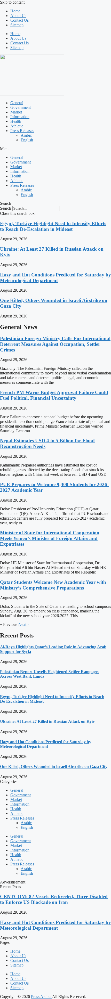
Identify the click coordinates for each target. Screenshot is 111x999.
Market (16, 112)
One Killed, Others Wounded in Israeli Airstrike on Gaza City (53, 766)
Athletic (16, 126)
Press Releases (22, 130)
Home (15, 11)
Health (15, 121)
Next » (23, 624)
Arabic (26, 135)
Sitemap (16, 25)
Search (5, 208)
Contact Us (19, 20)
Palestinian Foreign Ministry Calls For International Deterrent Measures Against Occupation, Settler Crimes (55, 344)
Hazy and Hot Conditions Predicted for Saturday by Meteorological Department (55, 277)
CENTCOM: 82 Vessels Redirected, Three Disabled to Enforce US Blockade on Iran (54, 899)
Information (19, 116)
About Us (18, 15)
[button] (55, 148)
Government (20, 107)
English (27, 140)
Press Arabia (41, 996)
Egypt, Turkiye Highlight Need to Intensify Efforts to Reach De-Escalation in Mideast (53, 226)
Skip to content (12, 2)
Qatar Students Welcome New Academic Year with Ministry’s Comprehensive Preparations (53, 585)
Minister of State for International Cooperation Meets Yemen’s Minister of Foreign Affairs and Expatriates (49, 538)
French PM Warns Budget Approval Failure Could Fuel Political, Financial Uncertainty (54, 395)
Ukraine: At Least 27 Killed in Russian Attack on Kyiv (47, 721)
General (16, 103)
